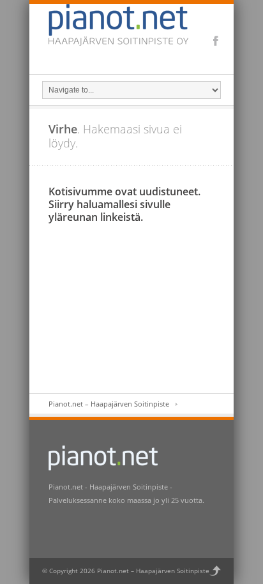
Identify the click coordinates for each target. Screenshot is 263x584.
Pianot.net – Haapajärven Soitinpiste (109, 403)
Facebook (216, 41)
